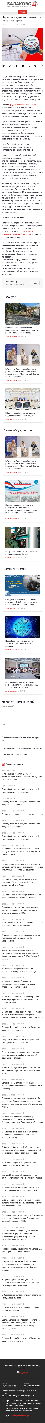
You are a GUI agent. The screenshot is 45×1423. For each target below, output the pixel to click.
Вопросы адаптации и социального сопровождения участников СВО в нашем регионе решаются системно (20, 1282)
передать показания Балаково (22, 104)
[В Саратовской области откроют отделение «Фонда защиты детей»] (22, 399)
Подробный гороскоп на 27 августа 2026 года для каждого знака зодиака (21, 643)
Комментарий (8, 706)
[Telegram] (22, 66)
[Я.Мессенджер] (4, 66)
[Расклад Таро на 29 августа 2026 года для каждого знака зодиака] (23, 1024)
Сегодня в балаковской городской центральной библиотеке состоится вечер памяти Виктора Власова (21, 602)
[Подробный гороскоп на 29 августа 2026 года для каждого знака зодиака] (23, 1036)
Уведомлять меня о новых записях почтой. (23, 748)
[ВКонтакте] (10, 66)
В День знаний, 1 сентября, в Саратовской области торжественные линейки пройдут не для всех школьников (22, 1203)
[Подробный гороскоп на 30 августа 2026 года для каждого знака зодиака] (23, 833)
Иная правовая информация (22, 1416)
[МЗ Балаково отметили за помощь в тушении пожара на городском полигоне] (23, 919)
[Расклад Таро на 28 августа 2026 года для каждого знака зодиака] (23, 1335)
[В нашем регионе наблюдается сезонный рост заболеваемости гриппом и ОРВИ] (23, 1184)
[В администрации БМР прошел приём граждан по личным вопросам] (23, 1159)
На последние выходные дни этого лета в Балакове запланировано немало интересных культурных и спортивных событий (22, 867)
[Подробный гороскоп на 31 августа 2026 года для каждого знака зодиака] (14, 786)
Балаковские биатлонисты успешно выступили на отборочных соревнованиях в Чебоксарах (22, 1085)
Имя (3, 724)
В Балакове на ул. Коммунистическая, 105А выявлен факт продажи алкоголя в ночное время (21, 1070)
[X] (29, 66)
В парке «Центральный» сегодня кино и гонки (22, 814)
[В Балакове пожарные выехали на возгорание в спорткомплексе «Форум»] (23, 965)
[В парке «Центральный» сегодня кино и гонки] (23, 811)
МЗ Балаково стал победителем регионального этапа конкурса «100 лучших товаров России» (21, 685)
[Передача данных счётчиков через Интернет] (23, 24)
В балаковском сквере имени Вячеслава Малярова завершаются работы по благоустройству (21, 330)
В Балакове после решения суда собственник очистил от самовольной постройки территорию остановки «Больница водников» (22, 1014)
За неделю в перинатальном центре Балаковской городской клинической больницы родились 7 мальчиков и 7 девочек (22, 1119)
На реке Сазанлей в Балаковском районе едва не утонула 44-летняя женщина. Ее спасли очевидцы (20, 999)
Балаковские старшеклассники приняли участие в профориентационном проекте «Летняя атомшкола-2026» (20, 910)
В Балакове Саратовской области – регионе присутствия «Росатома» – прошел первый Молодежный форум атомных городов (22, 373)
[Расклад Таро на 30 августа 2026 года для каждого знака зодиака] (23, 820)
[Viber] (35, 66)
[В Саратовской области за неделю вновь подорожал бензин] (22, 537)
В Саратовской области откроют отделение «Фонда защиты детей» (20, 414)
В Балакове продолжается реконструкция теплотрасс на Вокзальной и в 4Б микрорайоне (21, 938)
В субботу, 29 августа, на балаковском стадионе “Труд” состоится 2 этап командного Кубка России (19, 882)
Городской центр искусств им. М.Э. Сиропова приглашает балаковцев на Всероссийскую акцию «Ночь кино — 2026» (22, 1218)
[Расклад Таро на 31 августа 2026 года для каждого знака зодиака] (14, 798)
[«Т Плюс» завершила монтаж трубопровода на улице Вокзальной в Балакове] (23, 1245)
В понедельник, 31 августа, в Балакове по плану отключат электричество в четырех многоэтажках (21, 851)
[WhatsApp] (41, 66)
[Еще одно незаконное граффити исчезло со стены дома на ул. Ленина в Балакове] (23, 891)
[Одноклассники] (16, 66)
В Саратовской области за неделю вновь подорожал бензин (21, 552)
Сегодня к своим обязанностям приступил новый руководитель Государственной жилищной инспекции (21, 1055)
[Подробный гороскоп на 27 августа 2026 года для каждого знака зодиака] (22, 627)
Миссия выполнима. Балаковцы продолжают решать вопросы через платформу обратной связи (18, 984)
